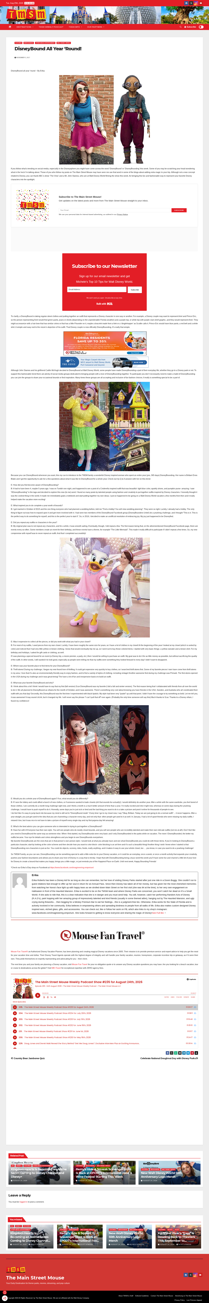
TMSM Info (74, 27)
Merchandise (28, 43)
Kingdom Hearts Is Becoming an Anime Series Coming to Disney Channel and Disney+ (39, 1172)
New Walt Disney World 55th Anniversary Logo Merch (126, 1236)
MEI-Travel (56, 968)
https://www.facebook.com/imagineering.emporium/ (72, 867)
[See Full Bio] (165, 913)
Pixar (177, 1229)
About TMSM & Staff (126, 1296)
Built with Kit (105, 304)
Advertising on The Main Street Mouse (188, 1296)
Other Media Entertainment (45, 43)
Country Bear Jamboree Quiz (29, 1058)
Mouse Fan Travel (79, 964)
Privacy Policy (180, 1300)
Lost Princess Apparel (194, 1300)
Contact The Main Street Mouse (162, 1296)
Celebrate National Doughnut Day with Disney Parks (168, 1058)
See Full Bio (158, 913)
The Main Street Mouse (35, 1278)
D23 (13, 1165)
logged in (24, 1202)
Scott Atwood (37, 1244)
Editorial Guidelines (142, 1296)
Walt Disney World (63, 43)
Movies (170, 1229)
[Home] (10, 27)
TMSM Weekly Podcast (51, 27)
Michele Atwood (136, 1244)
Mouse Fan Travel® (19, 952)
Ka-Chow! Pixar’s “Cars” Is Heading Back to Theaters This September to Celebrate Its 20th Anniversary (176, 1240)
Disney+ (19, 1165)
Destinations (24, 27)
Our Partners (95, 27)
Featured (18, 43)
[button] (181, 27)
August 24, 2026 (20, 1180)
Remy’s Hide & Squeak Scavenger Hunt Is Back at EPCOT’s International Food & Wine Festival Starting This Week (104, 1172)
